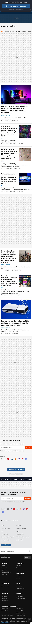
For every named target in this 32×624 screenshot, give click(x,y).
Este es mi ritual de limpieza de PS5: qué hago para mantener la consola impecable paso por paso (15, 323)
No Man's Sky (29, 479)
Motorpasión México (20, 615)
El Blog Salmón (19, 596)
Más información (5, 622)
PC (2, 138)
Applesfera (4, 570)
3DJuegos (18, 565)
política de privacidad (18, 450)
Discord (26, 458)
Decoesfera (4, 598)
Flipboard (22, 458)
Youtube (8, 458)
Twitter (1, 458)
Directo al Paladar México (7, 615)
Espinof (18, 578)
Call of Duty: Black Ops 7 (22, 537)
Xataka (3, 565)
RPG (13, 31)
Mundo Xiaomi (5, 574)
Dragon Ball (21, 479)
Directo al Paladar (5, 586)
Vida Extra (18, 567)
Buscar (30, 551)
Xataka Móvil (4, 567)
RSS (15, 458)
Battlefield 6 (19, 540)
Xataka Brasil (5, 610)
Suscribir (28, 447)
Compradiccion (5, 600)
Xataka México (5, 608)
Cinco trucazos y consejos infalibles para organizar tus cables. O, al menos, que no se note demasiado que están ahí (14, 109)
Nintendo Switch (6, 528)
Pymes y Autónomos (20, 598)
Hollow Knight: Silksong (8, 537)
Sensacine (18, 575)
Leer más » (8, 119)
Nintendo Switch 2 (21, 528)
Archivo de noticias (16, 474)
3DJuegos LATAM (20, 608)
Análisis (15, 479)
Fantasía (18, 31)
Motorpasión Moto (20, 588)
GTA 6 (29, 31)
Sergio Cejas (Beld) (10, 143)
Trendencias (4, 596)
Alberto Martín (9, 270)
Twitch (19, 458)
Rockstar (24, 31)
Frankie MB (7, 120)
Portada (22, 469)
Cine (11, 479)
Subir (26, 557)
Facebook (5, 458)
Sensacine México (20, 610)
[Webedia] (6, 558)
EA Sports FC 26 (6, 540)
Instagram (12, 458)
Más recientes (12, 469)
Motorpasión (19, 586)
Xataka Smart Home (6, 572)
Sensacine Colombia (20, 613)
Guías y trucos (5, 115)
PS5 (2, 161)
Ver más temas (6, 545)
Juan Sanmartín (9, 168)
